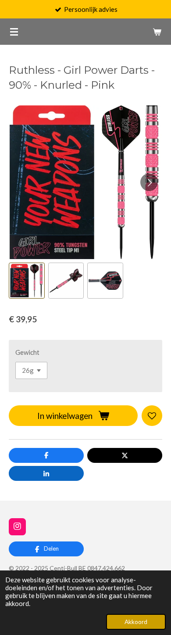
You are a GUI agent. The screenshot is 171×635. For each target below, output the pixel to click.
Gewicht (27, 352)
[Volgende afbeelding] (149, 182)
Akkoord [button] (136, 621)
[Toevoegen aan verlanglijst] (152, 415)
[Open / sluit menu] (14, 31)
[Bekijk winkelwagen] (157, 31)
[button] (27, 281)
